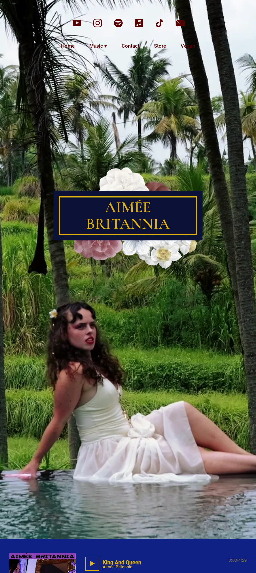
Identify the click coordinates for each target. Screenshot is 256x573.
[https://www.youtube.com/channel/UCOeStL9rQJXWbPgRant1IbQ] (77, 23)
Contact (130, 46)
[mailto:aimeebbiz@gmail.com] (180, 23)
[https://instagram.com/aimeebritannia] (97, 23)
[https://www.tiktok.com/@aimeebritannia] (159, 23)
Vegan (188, 46)
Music (96, 46)
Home (68, 46)
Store (160, 46)
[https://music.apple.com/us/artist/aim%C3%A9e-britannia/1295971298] (139, 23)
